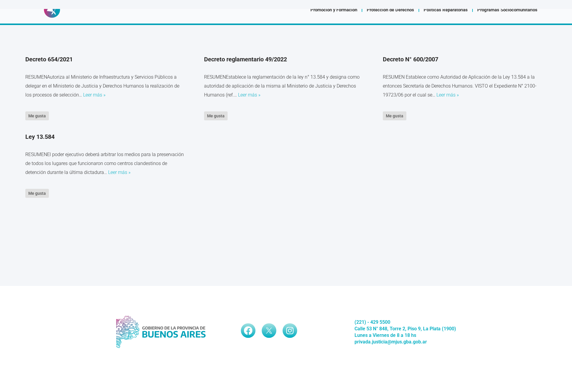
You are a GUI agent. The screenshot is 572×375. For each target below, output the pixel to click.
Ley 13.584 (40, 136)
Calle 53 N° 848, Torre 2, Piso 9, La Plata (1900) (405, 329)
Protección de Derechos (390, 10)
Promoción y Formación (333, 10)
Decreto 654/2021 (49, 59)
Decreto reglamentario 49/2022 (245, 59)
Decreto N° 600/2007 (410, 59)
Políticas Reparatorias (446, 10)
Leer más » (94, 95)
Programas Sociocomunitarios (507, 10)
